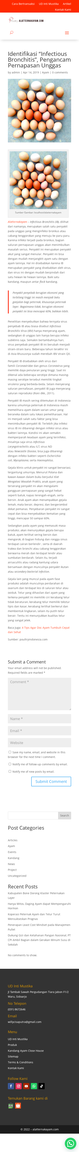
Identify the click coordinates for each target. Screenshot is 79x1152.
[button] (70, 1143)
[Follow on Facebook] (11, 1086)
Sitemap (13, 1056)
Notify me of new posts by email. (33, 771)
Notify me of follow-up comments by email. (40, 764)
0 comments (60, 72)
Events (12, 852)
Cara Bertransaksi (23, 4)
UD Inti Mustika (49, 4)
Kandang (13, 858)
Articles (12, 840)
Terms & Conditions (20, 1062)
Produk (12, 1045)
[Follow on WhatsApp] (34, 1086)
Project (12, 870)
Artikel (67, 4)
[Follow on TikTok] (42, 1086)
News (11, 864)
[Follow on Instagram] (19, 1086)
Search (64, 815)
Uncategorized (17, 876)
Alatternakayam (17, 222)
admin (16, 72)
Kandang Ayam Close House (26, 1050)
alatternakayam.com (46, 1129)
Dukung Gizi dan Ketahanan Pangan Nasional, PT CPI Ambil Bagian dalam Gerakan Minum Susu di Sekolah (39, 939)
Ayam (45, 72)
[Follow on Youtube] (26, 1086)
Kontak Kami (63, 9)
